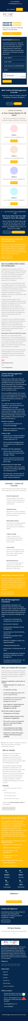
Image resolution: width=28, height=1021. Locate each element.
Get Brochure (17, 103)
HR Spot (15, 948)
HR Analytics (7, 660)
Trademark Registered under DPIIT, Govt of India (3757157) (14, 694)
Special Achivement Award (11, 798)
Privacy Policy (6, 983)
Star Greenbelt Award (10, 795)
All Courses (10, 103)
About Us (5, 972)
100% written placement (10, 721)
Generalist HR (17, 619)
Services (5, 977)
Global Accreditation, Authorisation (12, 681)
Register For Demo (6, 257)
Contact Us (6, 980)
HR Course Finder (16, 33)
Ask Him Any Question (8, 808)
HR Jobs (19, 9)
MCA (15, 685)
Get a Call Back (11, 9)
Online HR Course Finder (18, 232)
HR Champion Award (9, 793)
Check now (14, 141)
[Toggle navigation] (25, 14)
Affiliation (5, 975)
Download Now (6, 921)
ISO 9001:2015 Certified (10, 690)
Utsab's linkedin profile (16, 802)
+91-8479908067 (15, 1)
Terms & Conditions (8, 986)
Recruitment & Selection (10, 624)
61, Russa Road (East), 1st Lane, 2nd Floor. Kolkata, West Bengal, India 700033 (15, 994)
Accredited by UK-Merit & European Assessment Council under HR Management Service (14, 699)
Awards (3, 683)
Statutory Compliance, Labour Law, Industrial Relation (14, 641)
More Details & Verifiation (13, 901)
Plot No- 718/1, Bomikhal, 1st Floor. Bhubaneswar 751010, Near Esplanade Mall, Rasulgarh (15, 999)
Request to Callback (7, 593)
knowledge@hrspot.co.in (15, 3)
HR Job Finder (6, 33)
